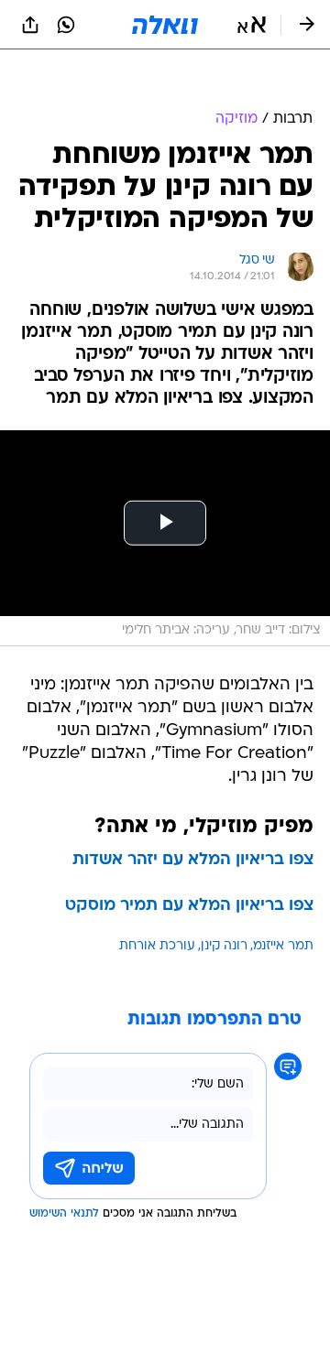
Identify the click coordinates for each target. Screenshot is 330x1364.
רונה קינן (224, 900)
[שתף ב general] (30, 25)
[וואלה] (165, 25)
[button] (251, 24)
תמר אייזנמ (283, 900)
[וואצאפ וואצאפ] (66, 25)
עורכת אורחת (157, 900)
